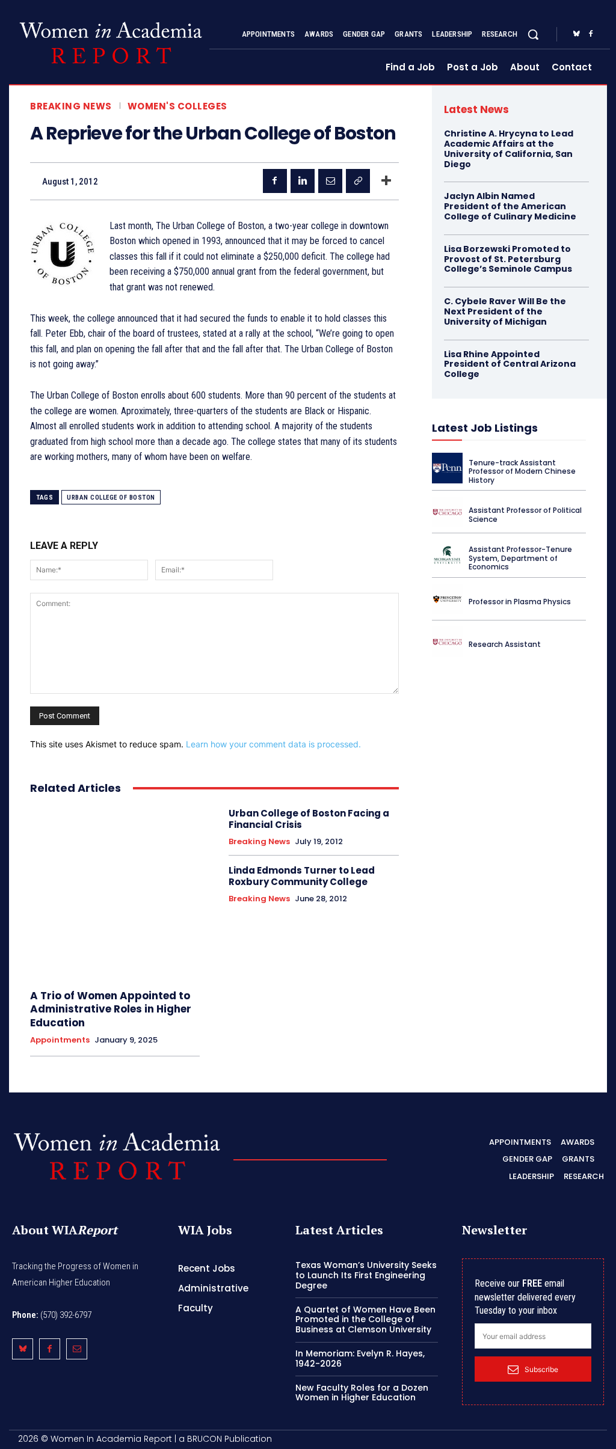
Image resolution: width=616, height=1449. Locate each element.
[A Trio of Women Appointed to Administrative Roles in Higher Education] (115, 892)
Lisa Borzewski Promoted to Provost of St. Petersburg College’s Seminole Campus (508, 259)
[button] (533, 34)
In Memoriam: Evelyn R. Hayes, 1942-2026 (360, 1358)
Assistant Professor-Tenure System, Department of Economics (520, 558)
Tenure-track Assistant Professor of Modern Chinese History (522, 471)
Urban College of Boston (111, 497)
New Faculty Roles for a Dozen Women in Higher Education (361, 1393)
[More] (386, 181)
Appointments (60, 1040)
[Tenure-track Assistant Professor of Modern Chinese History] (447, 468)
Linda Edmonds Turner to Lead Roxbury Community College (302, 876)
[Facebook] (591, 34)
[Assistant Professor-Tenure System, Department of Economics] (447, 554)
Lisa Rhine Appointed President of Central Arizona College (510, 364)
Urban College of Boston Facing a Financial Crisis (309, 819)
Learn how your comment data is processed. (273, 744)
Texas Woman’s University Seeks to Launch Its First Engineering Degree (366, 1275)
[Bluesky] (576, 34)
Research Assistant (505, 644)
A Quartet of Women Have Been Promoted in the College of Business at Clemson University (365, 1319)
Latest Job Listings (485, 427)
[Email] (330, 181)
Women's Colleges (177, 106)
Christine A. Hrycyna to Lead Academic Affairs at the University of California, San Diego (508, 148)
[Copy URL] (358, 181)
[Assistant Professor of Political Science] (447, 512)
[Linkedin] (303, 181)
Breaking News (71, 106)
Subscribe (541, 1369)
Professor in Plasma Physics (520, 601)
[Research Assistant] (447, 641)
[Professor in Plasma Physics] (447, 599)
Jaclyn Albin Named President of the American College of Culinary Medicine (510, 206)
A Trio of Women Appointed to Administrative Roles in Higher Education (110, 1008)
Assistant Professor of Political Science (525, 514)
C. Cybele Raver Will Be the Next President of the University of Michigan (505, 311)
